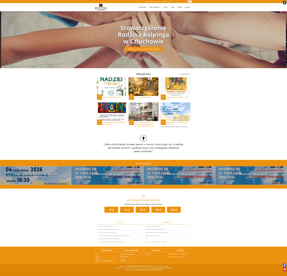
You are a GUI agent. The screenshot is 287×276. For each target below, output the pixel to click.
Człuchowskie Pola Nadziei (112, 97)
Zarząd (179, 7)
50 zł (142, 209)
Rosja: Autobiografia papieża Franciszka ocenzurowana (109, 229)
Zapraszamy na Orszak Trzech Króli (177, 98)
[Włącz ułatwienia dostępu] (284, 2)
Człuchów (147, 254)
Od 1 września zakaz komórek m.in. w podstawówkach (109, 238)
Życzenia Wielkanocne (143, 97)
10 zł (111, 209)
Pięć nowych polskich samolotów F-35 (105, 226)
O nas (172, 7)
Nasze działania (154, 7)
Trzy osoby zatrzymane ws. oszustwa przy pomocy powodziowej (110, 241)
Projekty (122, 258)
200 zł (174, 209)
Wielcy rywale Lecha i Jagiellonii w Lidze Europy (107, 232)
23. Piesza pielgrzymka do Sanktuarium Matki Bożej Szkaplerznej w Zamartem (144, 124)
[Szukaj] (190, 1)
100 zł (158, 209)
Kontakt (187, 7)
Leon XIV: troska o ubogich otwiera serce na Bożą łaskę (156, 241)
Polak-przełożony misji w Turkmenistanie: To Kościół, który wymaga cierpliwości (113, 235)
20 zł (127, 209)
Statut (165, 7)
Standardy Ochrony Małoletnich (104, 261)
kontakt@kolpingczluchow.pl (154, 1)
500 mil (146, 238)
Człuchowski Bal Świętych (127, 254)
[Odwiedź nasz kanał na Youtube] (284, 269)
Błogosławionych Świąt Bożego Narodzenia (114, 123)
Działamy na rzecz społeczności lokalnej (143, 49)
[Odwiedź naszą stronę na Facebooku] (284, 265)
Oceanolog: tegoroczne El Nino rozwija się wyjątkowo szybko (157, 232)
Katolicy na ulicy (124, 256)
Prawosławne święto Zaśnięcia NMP (152, 235)
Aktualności (142, 7)
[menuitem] (142, 7)
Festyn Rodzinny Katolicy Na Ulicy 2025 (177, 123)
